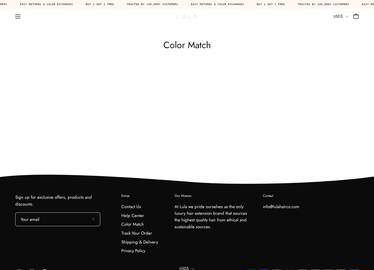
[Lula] (187, 16)
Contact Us (131, 207)
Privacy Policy (133, 251)
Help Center (132, 215)
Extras (125, 196)
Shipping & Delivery (139, 242)
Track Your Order (136, 233)
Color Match (132, 224)
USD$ (338, 16)
